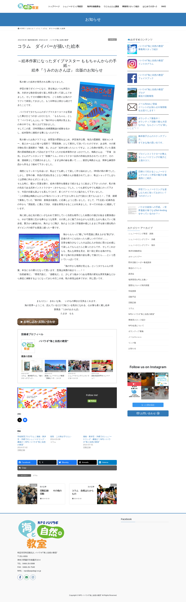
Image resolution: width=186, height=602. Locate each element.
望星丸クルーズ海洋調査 (138, 285)
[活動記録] (27, 491)
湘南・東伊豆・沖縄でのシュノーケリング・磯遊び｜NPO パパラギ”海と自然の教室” (97, 439)
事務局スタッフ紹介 (137, 320)
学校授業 (132, 291)
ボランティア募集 (136, 331)
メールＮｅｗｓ (135, 337)
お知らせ (109, 371)
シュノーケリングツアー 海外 (141, 245)
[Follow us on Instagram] (33, 577)
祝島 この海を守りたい (60, 436)
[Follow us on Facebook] (20, 577)
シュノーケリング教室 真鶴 (56, 371)
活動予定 (132, 297)
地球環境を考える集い (137, 279)
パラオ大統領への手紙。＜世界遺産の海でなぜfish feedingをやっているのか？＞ (152, 210)
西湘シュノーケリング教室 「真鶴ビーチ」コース (54, 377)
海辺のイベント (135, 268)
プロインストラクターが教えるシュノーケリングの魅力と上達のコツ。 (152, 157)
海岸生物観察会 (135, 251)
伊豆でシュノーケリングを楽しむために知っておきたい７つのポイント (152, 192)
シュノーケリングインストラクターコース (78, 377)
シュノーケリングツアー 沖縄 (141, 239)
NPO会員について (136, 325)
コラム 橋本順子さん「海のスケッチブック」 (31, 377)
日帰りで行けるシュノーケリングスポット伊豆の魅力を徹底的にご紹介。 (152, 174)
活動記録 (39, 371)
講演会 (131, 274)
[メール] (26, 577)
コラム (112, 40)
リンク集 (132, 343)
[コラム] (107, 494)
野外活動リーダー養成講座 (139, 262)
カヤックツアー (135, 257)
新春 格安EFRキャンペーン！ (101, 377)
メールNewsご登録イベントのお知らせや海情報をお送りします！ (152, 107)
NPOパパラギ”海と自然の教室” (141, 314)
